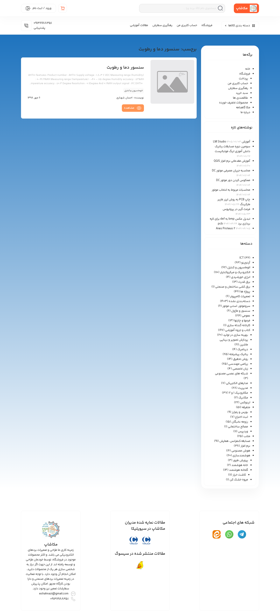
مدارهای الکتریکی (237, 383)
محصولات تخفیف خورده (233, 102)
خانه (247, 69)
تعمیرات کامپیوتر (240, 296)
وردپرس (243, 431)
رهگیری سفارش (162, 25)
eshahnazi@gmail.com (53, 593)
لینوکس (245, 402)
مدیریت (243, 388)
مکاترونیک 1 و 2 (238, 393)
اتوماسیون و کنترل (238, 267)
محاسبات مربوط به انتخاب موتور (231, 190)
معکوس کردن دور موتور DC (233, 180)
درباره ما (245, 112)
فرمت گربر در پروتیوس (236, 209)
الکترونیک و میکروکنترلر (235, 272)
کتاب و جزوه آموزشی (237, 330)
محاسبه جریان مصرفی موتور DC (231, 170)
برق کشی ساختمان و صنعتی (232, 286)
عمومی (246, 315)
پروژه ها (245, 291)
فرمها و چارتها (242, 320)
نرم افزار (245, 446)
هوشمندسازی (241, 455)
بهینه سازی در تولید (235, 335)
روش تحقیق (240, 359)
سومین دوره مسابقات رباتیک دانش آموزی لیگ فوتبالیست (232, 149)
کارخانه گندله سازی (238, 325)
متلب (247, 436)
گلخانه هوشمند (238, 470)
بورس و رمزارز (240, 412)
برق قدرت (244, 282)
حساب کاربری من (187, 25)
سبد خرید (242, 93)
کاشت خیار (239, 475)
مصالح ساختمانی (238, 426)
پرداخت (243, 78)
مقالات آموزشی (139, 25)
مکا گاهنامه (243, 107)
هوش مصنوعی (240, 450)
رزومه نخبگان (240, 421)
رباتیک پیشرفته (238, 354)
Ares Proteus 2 (225, 228)
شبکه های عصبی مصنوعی (231, 373)
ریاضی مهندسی (238, 364)
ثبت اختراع (241, 417)
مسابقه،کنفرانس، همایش (234, 441)
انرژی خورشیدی (240, 277)
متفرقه (246, 407)
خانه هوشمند (239, 465)
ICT (242, 258)
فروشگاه (206, 25)
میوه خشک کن (239, 479)
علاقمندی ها (240, 98)
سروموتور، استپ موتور (236, 306)
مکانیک (243, 397)
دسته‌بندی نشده (239, 301)
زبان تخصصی (240, 368)
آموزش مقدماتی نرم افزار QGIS (232, 161)
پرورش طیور (240, 460)
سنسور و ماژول (240, 311)
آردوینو (245, 262)
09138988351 (59, 599)
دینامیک (242, 349)
